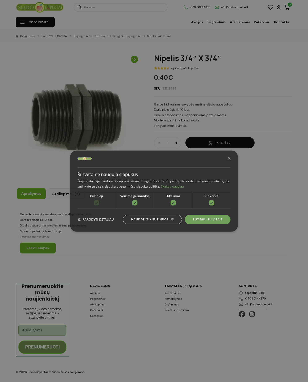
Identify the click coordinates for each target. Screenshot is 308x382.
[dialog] (154, 191)
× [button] (228, 158)
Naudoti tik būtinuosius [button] (152, 219)
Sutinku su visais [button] (208, 219)
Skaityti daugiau (172, 186)
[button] (96, 219)
